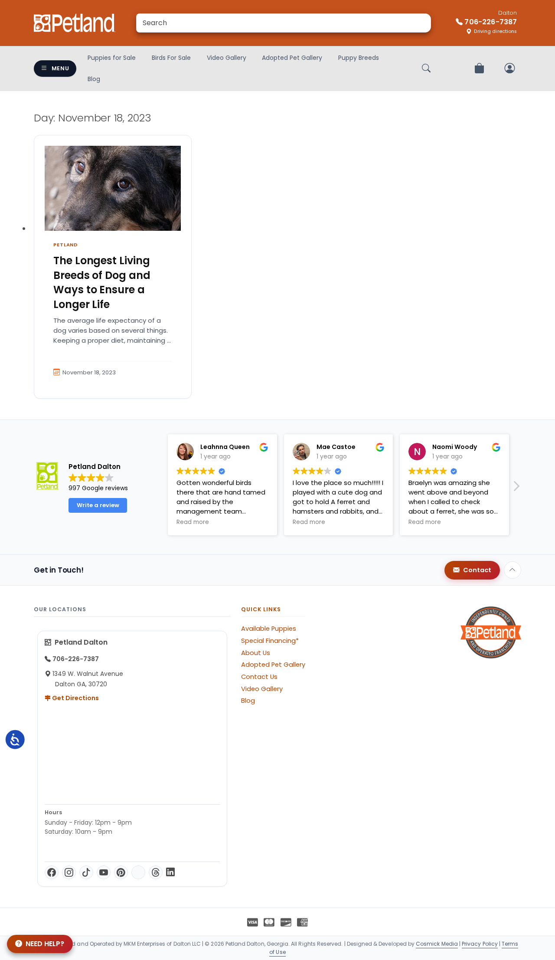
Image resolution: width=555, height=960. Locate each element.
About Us (255, 653)
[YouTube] (104, 872)
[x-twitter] (138, 872)
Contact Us (259, 676)
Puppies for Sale (112, 57)
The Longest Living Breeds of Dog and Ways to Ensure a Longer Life (101, 282)
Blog (94, 79)
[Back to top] (512, 570)
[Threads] (156, 872)
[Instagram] (69, 872)
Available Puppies (268, 628)
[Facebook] (52, 872)
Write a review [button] (98, 505)
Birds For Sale (171, 57)
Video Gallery (226, 57)
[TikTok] (86, 872)
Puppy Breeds (358, 57)
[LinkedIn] (170, 872)
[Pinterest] (121, 872)
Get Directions (75, 698)
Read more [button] (192, 522)
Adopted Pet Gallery (292, 57)
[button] (516, 488)
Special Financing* (270, 640)
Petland (65, 244)
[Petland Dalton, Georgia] (74, 23)
